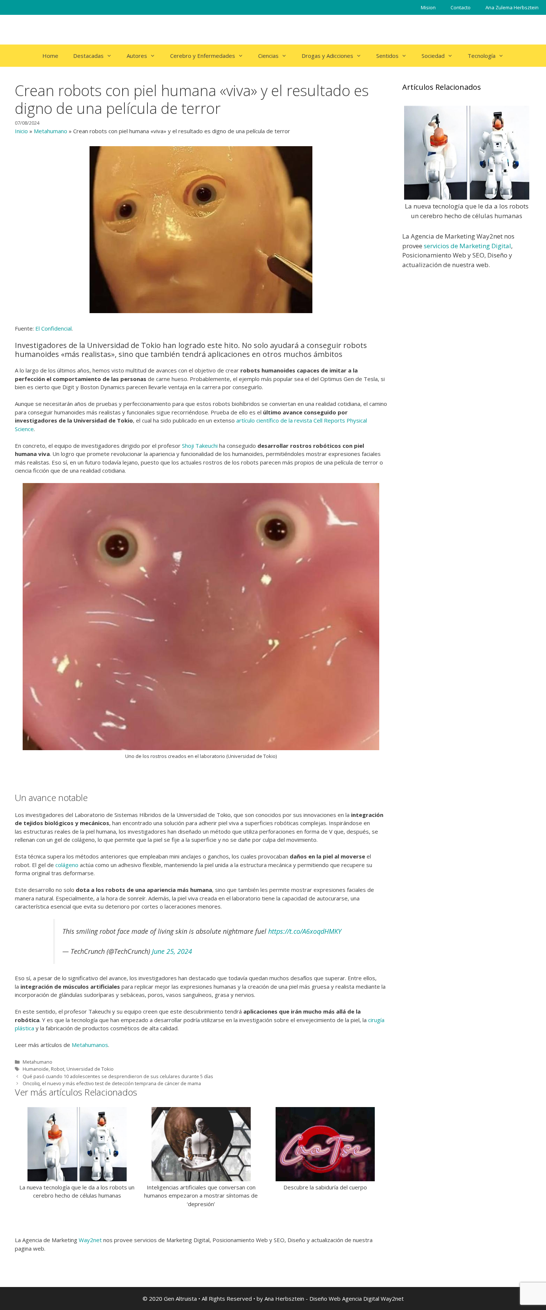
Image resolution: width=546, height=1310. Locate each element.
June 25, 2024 (172, 951)
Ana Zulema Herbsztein (512, 7)
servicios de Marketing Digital (467, 246)
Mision (428, 7)
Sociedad (433, 55)
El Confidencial (53, 328)
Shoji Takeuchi (200, 445)
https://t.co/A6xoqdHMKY (304, 931)
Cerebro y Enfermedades (202, 55)
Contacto (461, 7)
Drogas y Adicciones (327, 55)
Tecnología (481, 55)
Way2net (90, 1240)
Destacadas (88, 55)
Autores (137, 55)
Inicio (21, 131)
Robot (57, 1069)
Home (50, 55)
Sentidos (387, 55)
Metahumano (50, 131)
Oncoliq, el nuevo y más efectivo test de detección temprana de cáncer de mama (112, 1083)
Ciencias (268, 55)
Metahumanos (90, 1044)
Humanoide (36, 1069)
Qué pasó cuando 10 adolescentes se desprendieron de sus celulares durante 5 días (118, 1076)
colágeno (66, 865)
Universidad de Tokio (90, 1069)
